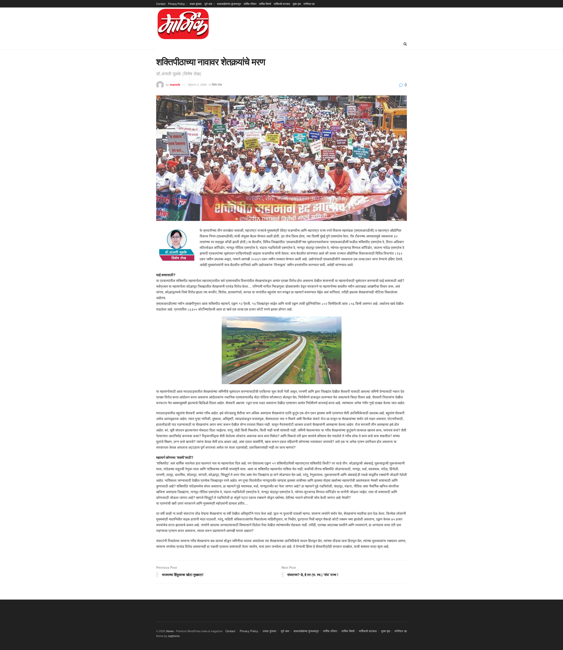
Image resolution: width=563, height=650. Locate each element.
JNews (170, 631)
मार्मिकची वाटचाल (282, 4)
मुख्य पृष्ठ (297, 4)
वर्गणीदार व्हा (309, 4)
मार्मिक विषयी (265, 4)
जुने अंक (208, 4)
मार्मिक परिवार (250, 4)
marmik (175, 84)
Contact (160, 4)
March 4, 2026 (197, 84)
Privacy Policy (176, 4)
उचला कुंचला (196, 4)
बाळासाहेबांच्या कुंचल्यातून (229, 4)
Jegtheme (174, 636)
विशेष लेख (217, 84)
